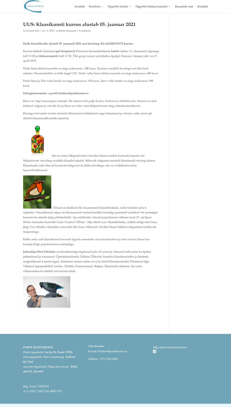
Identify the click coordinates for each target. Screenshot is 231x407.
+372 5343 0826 (108, 359)
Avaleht (79, 6)
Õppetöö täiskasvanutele (151, 6)
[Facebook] (154, 352)
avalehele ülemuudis (66, 30)
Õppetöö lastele (118, 6)
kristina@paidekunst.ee (112, 351)
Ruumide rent (184, 6)
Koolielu (94, 6)
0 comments (85, 30)
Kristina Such (32, 30)
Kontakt (202, 6)
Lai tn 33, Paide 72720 (58, 352)
